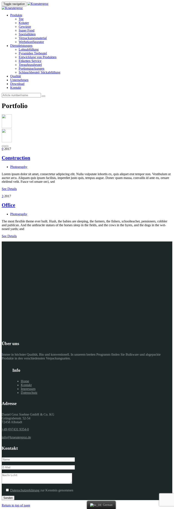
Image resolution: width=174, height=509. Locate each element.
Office (8, 205)
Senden (8, 497)
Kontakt (26, 385)
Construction (16, 158)
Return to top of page (16, 505)
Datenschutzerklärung (24, 490)
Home (25, 381)
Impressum (28, 389)
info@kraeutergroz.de (16, 437)
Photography (18, 167)
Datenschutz (29, 392)
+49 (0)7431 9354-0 (15, 429)
